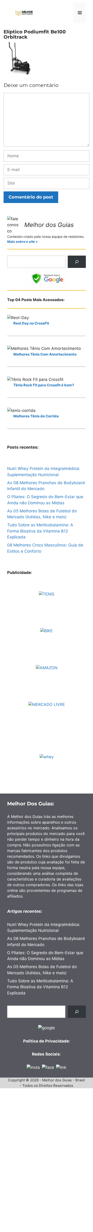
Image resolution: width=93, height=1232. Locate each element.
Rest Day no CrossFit (31, 323)
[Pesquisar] (77, 262)
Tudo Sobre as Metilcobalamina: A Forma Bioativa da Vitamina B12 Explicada (40, 531)
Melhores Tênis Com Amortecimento (45, 354)
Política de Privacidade (46, 1041)
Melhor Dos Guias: (30, 804)
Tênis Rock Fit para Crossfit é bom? (43, 385)
